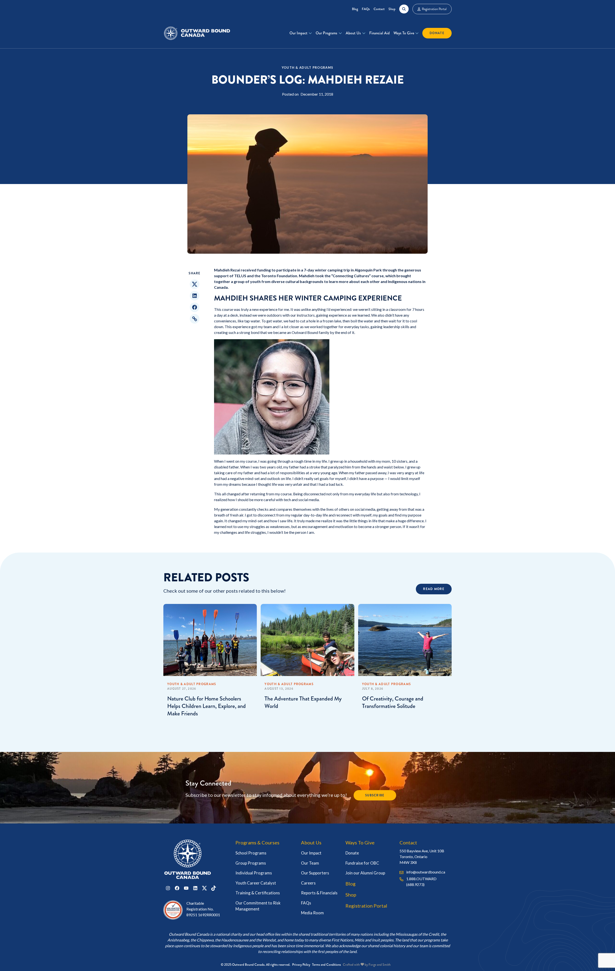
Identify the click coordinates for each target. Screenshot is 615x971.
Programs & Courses (257, 842)
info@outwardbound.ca (425, 872)
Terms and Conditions (326, 964)
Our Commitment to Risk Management (258, 906)
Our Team (310, 863)
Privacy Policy (301, 964)
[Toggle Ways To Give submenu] (416, 33)
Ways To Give (404, 33)
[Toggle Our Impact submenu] (310, 33)
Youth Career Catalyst (255, 882)
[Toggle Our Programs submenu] (340, 33)
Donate (437, 33)
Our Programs (326, 33)
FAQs (366, 8)
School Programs (250, 852)
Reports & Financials (319, 892)
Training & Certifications (257, 892)
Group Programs (250, 863)
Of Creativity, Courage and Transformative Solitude (392, 702)
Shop (391, 8)
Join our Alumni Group (365, 872)
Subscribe (375, 795)
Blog (355, 8)
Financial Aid (379, 33)
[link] (210, 701)
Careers (308, 882)
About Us (353, 33)
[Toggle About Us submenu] (363, 33)
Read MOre (433, 589)
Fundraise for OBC (362, 863)
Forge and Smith (380, 964)
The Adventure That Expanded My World (303, 702)
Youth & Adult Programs (307, 67)
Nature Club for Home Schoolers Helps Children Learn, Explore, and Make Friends (206, 706)
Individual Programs (253, 872)
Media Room (312, 912)
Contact (379, 8)
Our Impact (298, 33)
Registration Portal (434, 9)
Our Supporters (315, 872)
